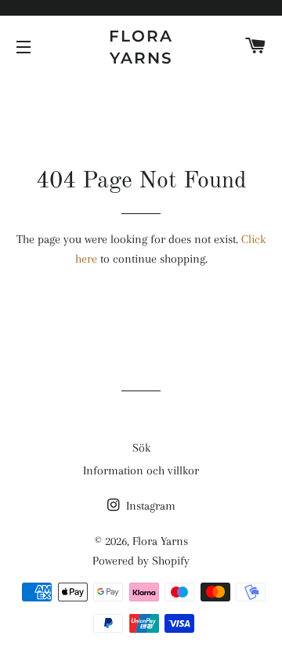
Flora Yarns (141, 47)
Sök (141, 448)
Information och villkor (141, 470)
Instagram (149, 506)
